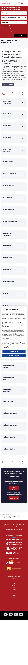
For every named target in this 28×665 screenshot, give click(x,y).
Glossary (14, 585)
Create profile (8, 84)
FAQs (14, 583)
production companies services (12, 516)
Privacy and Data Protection (14, 598)
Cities (14, 587)
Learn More (14, 498)
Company (14, 589)
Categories (10, 514)
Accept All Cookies (14, 355)
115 (13, 93)
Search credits (5, 29)
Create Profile (14, 488)
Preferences (14, 600)
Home (4, 514)
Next (23, 93)
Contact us (14, 578)
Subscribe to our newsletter (14, 529)
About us (14, 581)
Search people (5, 26)
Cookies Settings (14, 351)
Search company (5, 32)
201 (19, 93)
